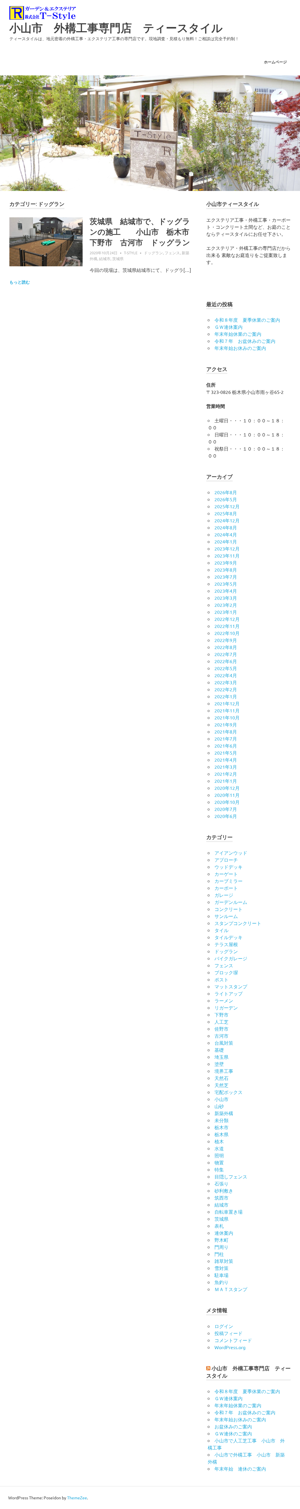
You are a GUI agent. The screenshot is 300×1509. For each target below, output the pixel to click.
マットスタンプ (230, 986)
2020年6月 (225, 816)
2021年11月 (227, 710)
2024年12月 (227, 520)
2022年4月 (225, 675)
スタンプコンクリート (237, 923)
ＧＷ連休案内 (228, 327)
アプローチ (226, 860)
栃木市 (221, 1127)
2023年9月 (225, 562)
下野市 (221, 1014)
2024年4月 (225, 534)
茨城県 (118, 258)
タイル (221, 930)
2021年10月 (227, 717)
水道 (219, 1148)
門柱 (219, 1254)
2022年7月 (225, 654)
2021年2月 (225, 774)
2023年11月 (227, 555)
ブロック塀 (226, 972)
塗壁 (219, 1064)
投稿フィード (228, 1333)
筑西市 (221, 1197)
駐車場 (221, 1275)
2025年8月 (225, 513)
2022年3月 (225, 682)
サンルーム (226, 916)
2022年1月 (225, 696)
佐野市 (221, 1029)
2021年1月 (225, 781)
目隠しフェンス (230, 1176)
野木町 (221, 1240)
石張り (221, 1183)
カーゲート (226, 874)
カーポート (226, 888)
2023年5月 (225, 584)
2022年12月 (227, 619)
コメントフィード (233, 1340)
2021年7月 (225, 738)
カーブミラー (228, 881)
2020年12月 (227, 788)
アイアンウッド (230, 853)
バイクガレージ (230, 958)
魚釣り (221, 1282)
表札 (219, 1226)
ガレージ (223, 895)
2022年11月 (227, 626)
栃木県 (221, 1134)
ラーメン (223, 1000)
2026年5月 (225, 499)
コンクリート (228, 909)
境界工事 (223, 1071)
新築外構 (223, 1113)
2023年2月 (225, 605)
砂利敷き (223, 1190)
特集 (219, 1169)
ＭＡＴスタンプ (230, 1289)
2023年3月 (225, 598)
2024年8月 (225, 527)
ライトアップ (228, 993)
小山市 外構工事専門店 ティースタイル (116, 28)
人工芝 (221, 1021)
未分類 (221, 1120)
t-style (130, 252)
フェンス (172, 252)
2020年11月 (227, 795)
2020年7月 (225, 809)
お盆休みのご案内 (233, 1426)
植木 (219, 1141)
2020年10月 (227, 802)
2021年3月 (225, 767)
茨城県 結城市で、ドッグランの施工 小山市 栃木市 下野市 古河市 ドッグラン (143, 232)
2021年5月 (225, 753)
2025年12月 (227, 506)
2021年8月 (225, 731)
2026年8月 (225, 492)
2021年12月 (227, 703)
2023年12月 (227, 548)
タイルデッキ (228, 937)
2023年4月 (225, 591)
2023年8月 (225, 570)
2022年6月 (225, 661)
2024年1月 (225, 541)
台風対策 (223, 1043)
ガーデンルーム (230, 902)
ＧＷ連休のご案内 (233, 1433)
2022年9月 (225, 640)
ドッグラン (153, 252)
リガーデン (226, 1007)
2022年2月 (225, 689)
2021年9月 (225, 724)
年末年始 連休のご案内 (240, 1468)
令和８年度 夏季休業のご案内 (247, 320)
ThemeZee (77, 1497)
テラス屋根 (226, 944)
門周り (221, 1247)
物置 (219, 1162)
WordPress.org (230, 1347)
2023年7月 (225, 577)
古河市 (221, 1036)
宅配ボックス (228, 1092)
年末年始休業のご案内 (237, 334)
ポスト (221, 979)
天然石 (221, 1078)
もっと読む (19, 282)
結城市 (104, 258)
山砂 (219, 1106)
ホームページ (275, 62)
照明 (219, 1155)
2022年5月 (225, 668)
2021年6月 (225, 745)
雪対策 (221, 1268)
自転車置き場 (228, 1212)
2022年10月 (227, 633)
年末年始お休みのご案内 (240, 348)
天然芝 (221, 1085)
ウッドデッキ (228, 867)
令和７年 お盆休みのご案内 (244, 341)
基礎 (219, 1050)
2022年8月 (225, 647)
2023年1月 (225, 612)
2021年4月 (225, 760)
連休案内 (223, 1233)
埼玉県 (221, 1057)
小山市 (221, 1099)
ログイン (223, 1326)
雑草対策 (223, 1261)
